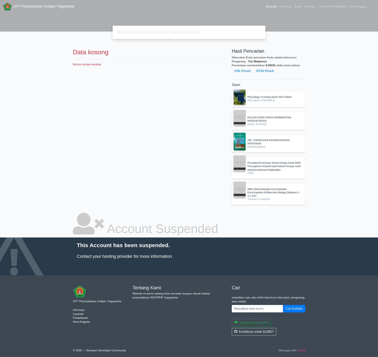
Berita (298, 6)
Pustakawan (80, 317)
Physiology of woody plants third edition (269, 97)
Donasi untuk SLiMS (253, 322)
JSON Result (265, 71)
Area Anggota (357, 6)
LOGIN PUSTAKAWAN (332, 6)
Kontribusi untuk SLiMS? (256, 331)
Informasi (285, 6)
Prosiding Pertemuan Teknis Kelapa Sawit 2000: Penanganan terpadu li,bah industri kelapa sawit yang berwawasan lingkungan (274, 166)
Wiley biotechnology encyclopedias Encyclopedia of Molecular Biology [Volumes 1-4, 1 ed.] (273, 192)
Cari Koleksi (294, 308)
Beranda (271, 6)
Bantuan (310, 6)
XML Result (242, 71)
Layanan (78, 313)
